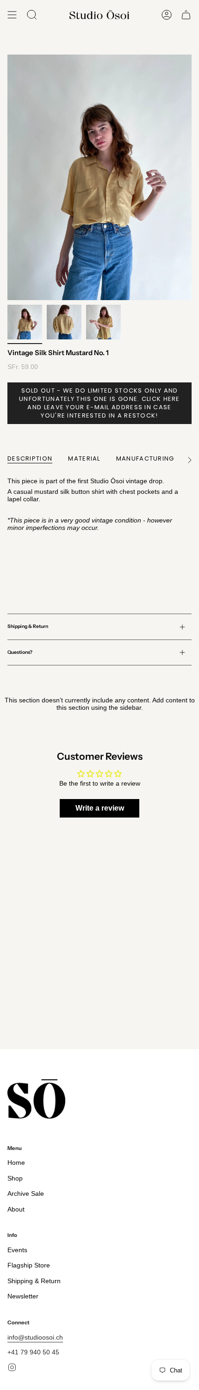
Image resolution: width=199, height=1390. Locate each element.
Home (16, 1162)
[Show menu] (12, 14)
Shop (15, 1178)
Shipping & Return (27, 626)
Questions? (19, 652)
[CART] (186, 14)
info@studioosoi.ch (35, 1337)
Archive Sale (25, 1193)
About (16, 1209)
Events (17, 1250)
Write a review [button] (99, 808)
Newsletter (22, 1296)
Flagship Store (28, 1265)
